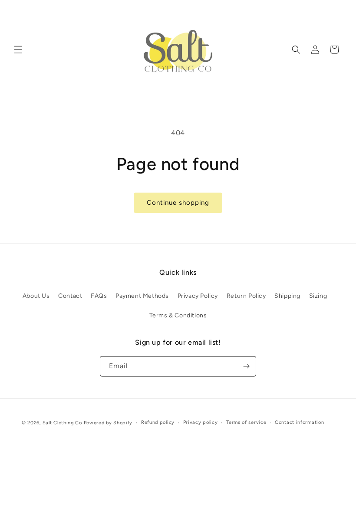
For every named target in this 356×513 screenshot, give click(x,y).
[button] (18, 49)
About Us (36, 296)
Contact (70, 296)
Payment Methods (142, 296)
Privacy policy (200, 422)
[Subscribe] (246, 366)
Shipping (287, 296)
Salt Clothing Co (62, 423)
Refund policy (158, 422)
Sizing (318, 296)
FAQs (99, 296)
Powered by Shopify (108, 423)
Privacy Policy (198, 296)
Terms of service (246, 422)
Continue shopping (178, 203)
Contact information (299, 422)
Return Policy (246, 296)
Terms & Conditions (178, 315)
